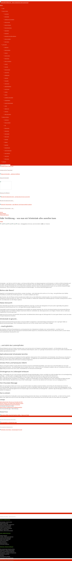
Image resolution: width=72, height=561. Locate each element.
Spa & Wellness (7, 153)
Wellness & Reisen (5, 117)
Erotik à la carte (7, 22)
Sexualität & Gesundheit (8, 97)
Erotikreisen (6, 119)
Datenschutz (12, 560)
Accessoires (6, 14)
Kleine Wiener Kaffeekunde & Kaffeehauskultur (11, 407)
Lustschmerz (6, 72)
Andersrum (6, 47)
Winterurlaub (6, 159)
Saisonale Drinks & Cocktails (5, 525)
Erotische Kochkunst (4, 523)
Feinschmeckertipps (8, 27)
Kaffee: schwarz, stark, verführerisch (7, 524)
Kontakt (5, 560)
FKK (5, 125)
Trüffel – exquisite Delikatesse (6, 528)
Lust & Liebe (4, 44)
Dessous (6, 53)
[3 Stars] (10, 224)
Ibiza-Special (6, 136)
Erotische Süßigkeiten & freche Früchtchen (10, 404)
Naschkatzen (6, 30)
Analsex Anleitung (3, 535)
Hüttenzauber (6, 133)
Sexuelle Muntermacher (8, 103)
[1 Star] (2, 224)
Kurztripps (6, 139)
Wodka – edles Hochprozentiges (6, 530)
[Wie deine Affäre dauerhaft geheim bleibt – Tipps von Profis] (36, 415)
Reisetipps (6, 145)
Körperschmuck (7, 69)
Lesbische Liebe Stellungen (5, 538)
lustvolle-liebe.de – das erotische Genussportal (7, 559)
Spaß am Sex (6, 108)
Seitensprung (6, 83)
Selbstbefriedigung (7, 86)
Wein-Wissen (6, 41)
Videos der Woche (7, 114)
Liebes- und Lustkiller (4, 540)
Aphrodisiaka (6, 16)
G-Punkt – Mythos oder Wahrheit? (6, 536)
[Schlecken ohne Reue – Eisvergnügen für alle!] (36, 471)
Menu (1, 5)
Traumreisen (6, 156)
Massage (6, 142)
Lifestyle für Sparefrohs (4, 554)
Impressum (1, 560)
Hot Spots (6, 66)
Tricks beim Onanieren (4, 544)
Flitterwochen (6, 128)
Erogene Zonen (7, 55)
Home (3, 8)
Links (8, 560)
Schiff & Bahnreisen (7, 150)
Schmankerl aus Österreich (5, 527)
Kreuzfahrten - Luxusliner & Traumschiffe (8, 552)
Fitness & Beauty (7, 122)
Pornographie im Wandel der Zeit (6, 427)
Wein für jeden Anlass (4, 529)
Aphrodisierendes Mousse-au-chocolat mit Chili (11, 402)
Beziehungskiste (7, 50)
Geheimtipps (6, 131)
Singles (5, 106)
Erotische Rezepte (7, 25)
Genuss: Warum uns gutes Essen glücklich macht (11, 403)
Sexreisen (2, 555)
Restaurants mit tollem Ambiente (10, 36)
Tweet (1, 221)
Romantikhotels (7, 147)
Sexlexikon (4, 161)
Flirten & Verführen (7, 61)
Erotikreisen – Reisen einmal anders (7, 550)
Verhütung (6, 111)
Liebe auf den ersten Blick (5, 539)
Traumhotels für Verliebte (5, 556)
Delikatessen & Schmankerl (9, 19)
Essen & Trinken (5, 11)
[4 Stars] (14, 224)
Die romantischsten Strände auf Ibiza (7, 549)
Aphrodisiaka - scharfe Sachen (6, 522)
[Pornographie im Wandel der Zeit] (36, 422)
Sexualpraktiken (7, 100)
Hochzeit (6, 64)
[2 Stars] (6, 224)
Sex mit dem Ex (3, 541)
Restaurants (6, 33)
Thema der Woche (4, 215)
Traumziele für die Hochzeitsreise (6, 557)
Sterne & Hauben (7, 39)
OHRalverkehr (6, 75)
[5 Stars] (18, 224)
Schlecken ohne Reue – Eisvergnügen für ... (8, 516)
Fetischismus (6, 58)
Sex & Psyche (6, 89)
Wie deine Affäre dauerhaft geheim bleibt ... (8, 419)
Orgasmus (6, 78)
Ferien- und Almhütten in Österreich (7, 551)
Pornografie (6, 80)
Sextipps (6, 92)
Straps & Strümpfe (3, 543)
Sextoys (5, 94)
